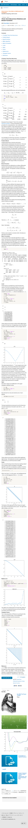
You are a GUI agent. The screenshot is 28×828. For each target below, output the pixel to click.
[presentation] (2, 63)
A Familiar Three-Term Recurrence (10, 35)
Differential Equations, (17, 681)
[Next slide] (25, 4)
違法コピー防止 (5, 815)
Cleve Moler (6, 23)
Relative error (6, 51)
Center (4, 49)
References (5, 55)
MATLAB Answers (5, 4)
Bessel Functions (6, 39)
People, (23, 681)
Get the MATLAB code (6, 677)
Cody (19, 4)
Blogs (6, 1)
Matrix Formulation (7, 43)
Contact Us (10, 817)
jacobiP (4, 769)
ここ (13, 790)
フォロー (23, 677)
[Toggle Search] (23, 1)
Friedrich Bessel (6, 37)
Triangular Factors (7, 53)
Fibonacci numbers (6, 123)
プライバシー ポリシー (18, 813)
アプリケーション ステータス (15, 815)
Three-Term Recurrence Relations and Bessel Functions (14, 19)
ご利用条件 (4, 817)
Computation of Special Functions (22, 756)
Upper (4, 47)
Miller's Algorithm (6, 41)
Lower (4, 45)
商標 (11, 813)
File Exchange (14, 4)
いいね (18, 25)
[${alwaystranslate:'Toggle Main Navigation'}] (26, 1)
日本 (24, 823)
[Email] (20, 685)
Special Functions (16, 683)
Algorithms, (19, 679)
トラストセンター (5, 813)
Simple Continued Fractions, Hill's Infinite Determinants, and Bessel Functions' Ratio (22, 776)
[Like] (18, 677)
